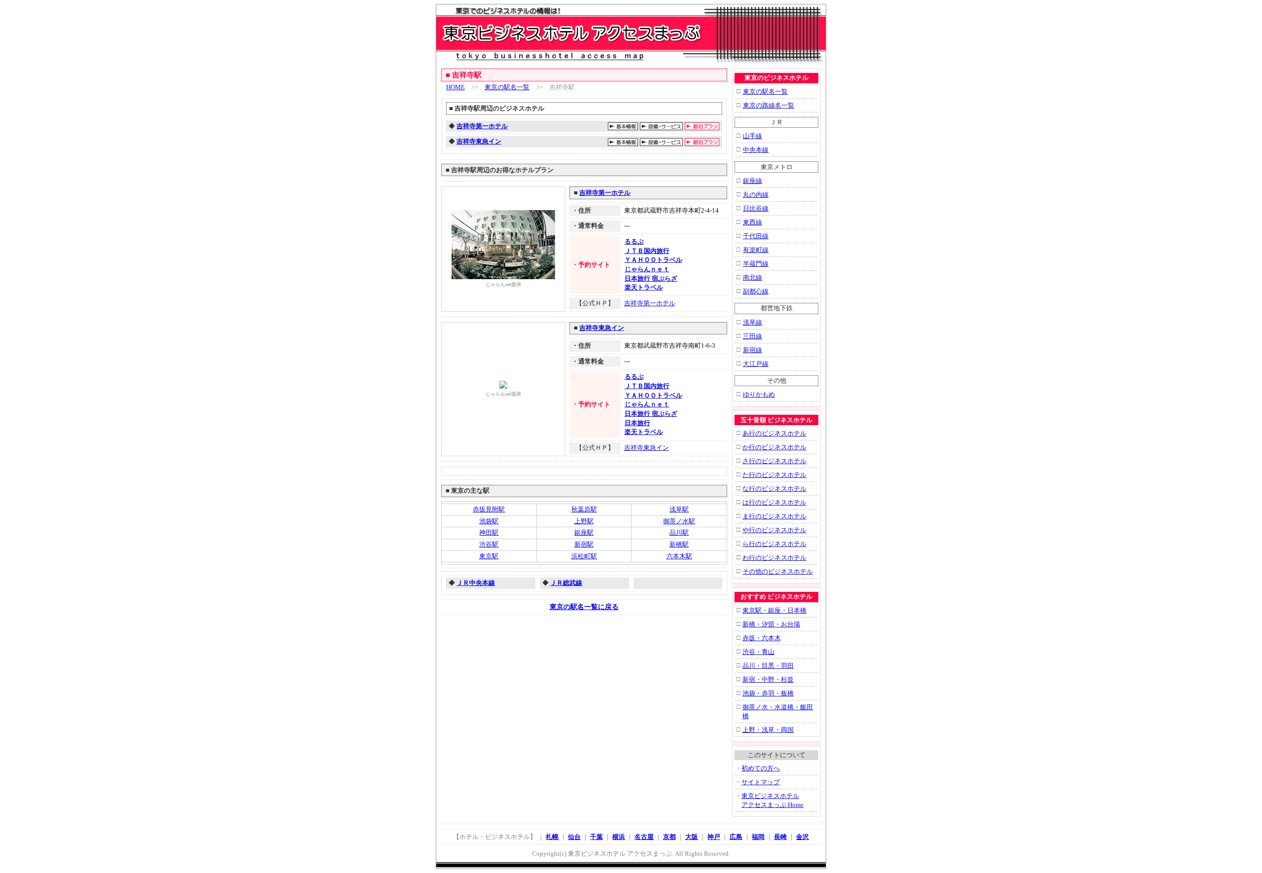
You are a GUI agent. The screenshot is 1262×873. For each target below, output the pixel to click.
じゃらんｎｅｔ (647, 269)
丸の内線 (756, 194)
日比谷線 (756, 208)
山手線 (752, 136)
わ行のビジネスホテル (774, 557)
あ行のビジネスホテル (774, 433)
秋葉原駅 (584, 509)
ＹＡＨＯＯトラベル (653, 259)
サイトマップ (760, 782)
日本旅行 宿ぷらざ (651, 278)
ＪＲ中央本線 (475, 582)
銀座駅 (584, 532)
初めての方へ (760, 768)
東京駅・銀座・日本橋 (774, 610)
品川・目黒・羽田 (768, 665)
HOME (455, 87)
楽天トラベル (644, 287)
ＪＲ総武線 (566, 582)
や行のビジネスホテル (774, 530)
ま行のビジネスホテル (774, 516)
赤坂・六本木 (761, 638)
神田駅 (488, 532)
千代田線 (756, 236)
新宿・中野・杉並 (768, 679)
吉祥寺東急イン (478, 141)
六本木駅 (679, 556)
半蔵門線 (756, 263)
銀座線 (752, 180)
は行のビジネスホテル (774, 502)
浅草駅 (679, 509)
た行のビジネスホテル (774, 474)
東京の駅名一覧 (507, 87)
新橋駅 (679, 544)
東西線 (752, 222)
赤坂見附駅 (489, 509)
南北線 (752, 277)
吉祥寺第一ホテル (482, 126)
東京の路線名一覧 (768, 105)
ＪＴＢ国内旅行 (647, 251)
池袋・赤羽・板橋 (768, 693)
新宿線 (752, 350)
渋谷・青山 (758, 651)
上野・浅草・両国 (768, 729)
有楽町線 (756, 250)
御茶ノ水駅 (679, 521)
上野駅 (584, 521)
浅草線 (752, 322)
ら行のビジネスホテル (774, 543)
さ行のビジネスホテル (774, 461)
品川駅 (679, 532)
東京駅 (488, 556)
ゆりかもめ (759, 394)
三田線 (752, 336)
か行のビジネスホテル (774, 447)
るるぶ (634, 241)
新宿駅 (584, 544)
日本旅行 (637, 423)
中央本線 (756, 149)
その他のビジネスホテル (777, 571)
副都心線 (756, 291)
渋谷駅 (488, 544)
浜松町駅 (584, 556)
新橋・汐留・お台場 (771, 624)
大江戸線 (756, 363)
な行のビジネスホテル (774, 488)
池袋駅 (488, 521)
